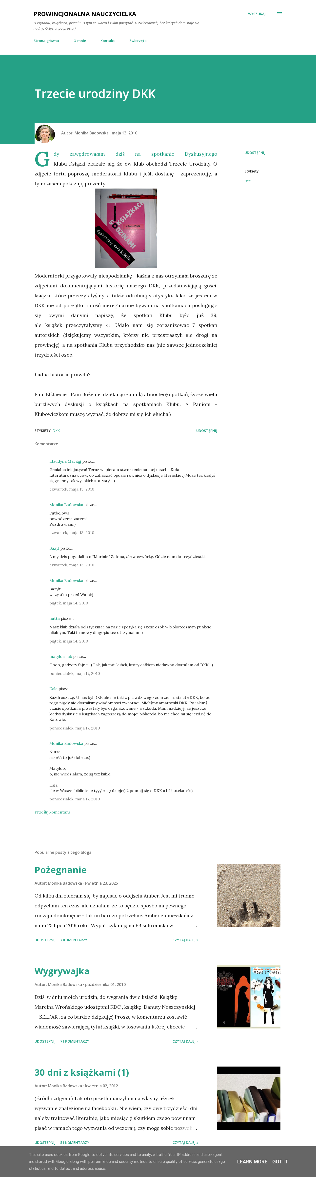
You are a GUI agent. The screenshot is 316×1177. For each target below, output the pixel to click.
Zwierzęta (138, 40)
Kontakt (107, 40)
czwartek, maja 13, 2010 (71, 489)
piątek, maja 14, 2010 (68, 602)
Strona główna (46, 40)
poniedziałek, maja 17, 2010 (74, 673)
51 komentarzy (74, 1142)
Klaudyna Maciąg (65, 461)
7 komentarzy (73, 940)
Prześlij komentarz (52, 812)
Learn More (252, 1162)
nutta (54, 618)
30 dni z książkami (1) (82, 1072)
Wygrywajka (62, 971)
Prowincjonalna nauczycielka (85, 14)
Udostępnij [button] (254, 152)
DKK (247, 181)
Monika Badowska (66, 504)
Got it (280, 1162)
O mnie (80, 40)
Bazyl (54, 548)
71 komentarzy (74, 1041)
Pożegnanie (61, 870)
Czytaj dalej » (185, 940)
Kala (53, 688)
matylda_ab (60, 656)
